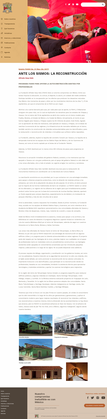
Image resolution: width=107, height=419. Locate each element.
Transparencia (9, 24)
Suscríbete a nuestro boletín (94, 405)
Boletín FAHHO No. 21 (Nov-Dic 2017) (34, 69)
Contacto (7, 47)
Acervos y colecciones (12, 38)
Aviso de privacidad (100, 416)
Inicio (2, 391)
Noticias (7, 57)
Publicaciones (9, 43)
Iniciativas (8, 33)
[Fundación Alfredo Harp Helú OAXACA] (6, 6)
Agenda (7, 52)
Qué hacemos (9, 28)
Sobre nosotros (10, 19)
